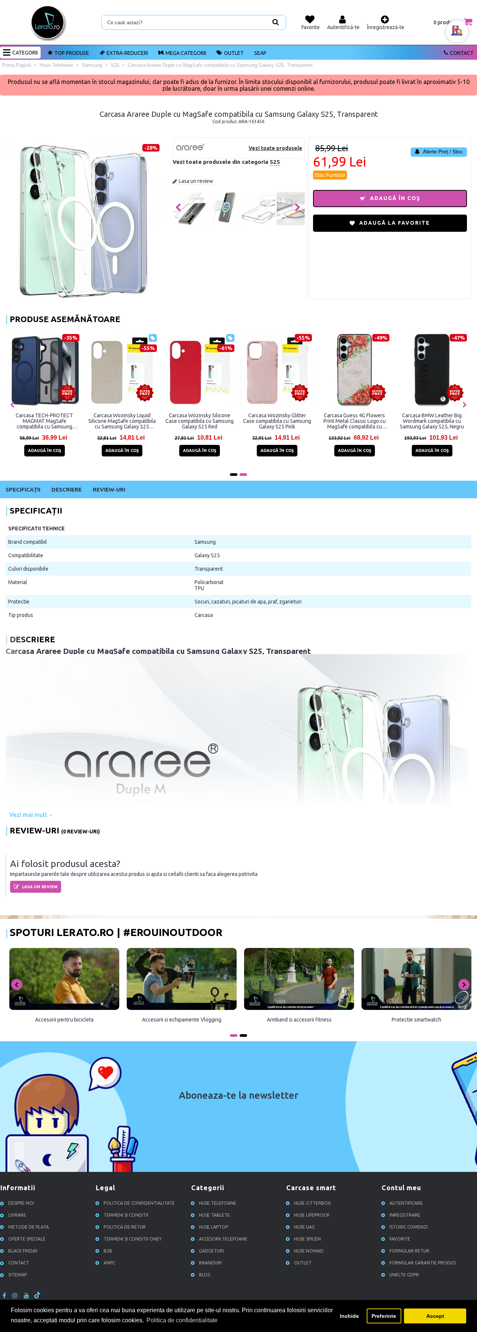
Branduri (210, 1262)
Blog (205, 1274)
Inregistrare (404, 1215)
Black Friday (23, 1250)
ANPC (109, 1262)
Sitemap (17, 1274)
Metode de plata (28, 1227)
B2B (108, 1250)
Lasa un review (196, 181)
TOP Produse (71, 53)
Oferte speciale (26, 1238)
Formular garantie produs (422, 1262)
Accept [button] (435, 1316)
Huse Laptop (213, 1227)
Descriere (66, 489)
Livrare (17, 1215)
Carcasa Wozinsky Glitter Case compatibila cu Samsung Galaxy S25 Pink (277, 421)
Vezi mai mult (29, 814)
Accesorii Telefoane (223, 1238)
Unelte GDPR (404, 1274)
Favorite (399, 1238)
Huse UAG (304, 1227)
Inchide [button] (349, 1316)
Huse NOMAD (308, 1250)
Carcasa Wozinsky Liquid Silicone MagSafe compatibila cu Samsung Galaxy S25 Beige (122, 421)
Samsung (205, 542)
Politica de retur (125, 1227)
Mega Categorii (185, 53)
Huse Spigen (307, 1238)
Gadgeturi (211, 1250)
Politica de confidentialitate (139, 1203)
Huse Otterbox (312, 1203)
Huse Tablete (214, 1215)
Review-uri (109, 489)
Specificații (23, 489)
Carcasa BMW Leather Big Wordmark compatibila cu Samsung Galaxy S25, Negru (432, 421)
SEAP (260, 53)
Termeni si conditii (126, 1215)
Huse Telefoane (217, 1203)
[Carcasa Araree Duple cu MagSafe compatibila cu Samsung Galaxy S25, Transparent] (189, 224)
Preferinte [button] (384, 1316)
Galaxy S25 (207, 555)
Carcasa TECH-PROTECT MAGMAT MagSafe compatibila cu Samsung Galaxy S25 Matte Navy (44, 421)
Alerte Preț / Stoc (442, 152)
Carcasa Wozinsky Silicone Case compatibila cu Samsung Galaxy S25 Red (199, 421)
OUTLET (234, 53)
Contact (462, 53)
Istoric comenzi (408, 1227)
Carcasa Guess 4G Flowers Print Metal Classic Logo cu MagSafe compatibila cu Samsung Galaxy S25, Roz (354, 421)
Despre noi (21, 1203)
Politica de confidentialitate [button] (182, 1320)
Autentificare (406, 1203)
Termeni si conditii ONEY (133, 1238)
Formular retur (409, 1250)
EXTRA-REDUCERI (127, 53)
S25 (275, 162)
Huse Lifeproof (311, 1215)
